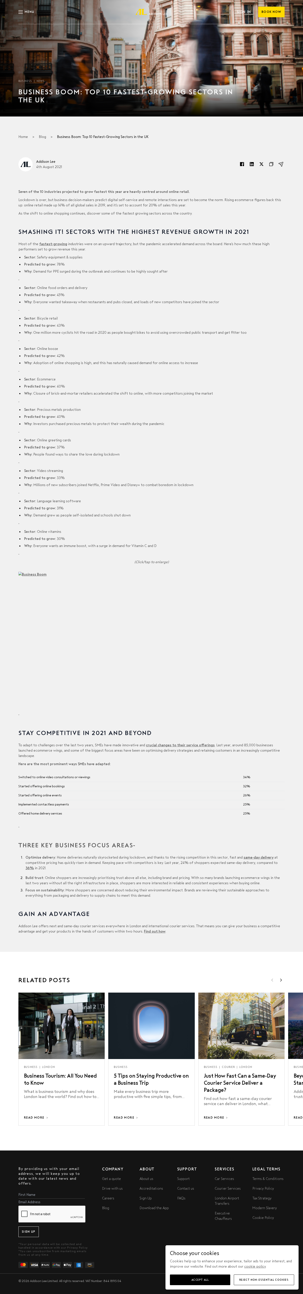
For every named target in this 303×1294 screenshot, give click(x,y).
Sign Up (28, 1231)
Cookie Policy (263, 1218)
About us (146, 1179)
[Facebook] (242, 164)
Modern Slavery (264, 1208)
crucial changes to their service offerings (180, 745)
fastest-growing (53, 244)
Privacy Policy (77, 1247)
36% (30, 868)
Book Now (271, 12)
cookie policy (255, 1266)
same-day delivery (258, 857)
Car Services (224, 1179)
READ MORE (34, 1117)
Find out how (154, 931)
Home (23, 137)
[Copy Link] (271, 164)
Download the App (154, 1208)
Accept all (200, 1279)
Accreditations (151, 1188)
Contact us (185, 1188)
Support (183, 1179)
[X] (261, 164)
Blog (42, 137)
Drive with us (112, 1188)
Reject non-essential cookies (264, 1279)
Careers (108, 1198)
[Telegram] (281, 164)
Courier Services (228, 1188)
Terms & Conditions (267, 1179)
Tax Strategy (262, 1198)
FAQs (181, 1198)
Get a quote (111, 1179)
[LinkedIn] (251, 164)
